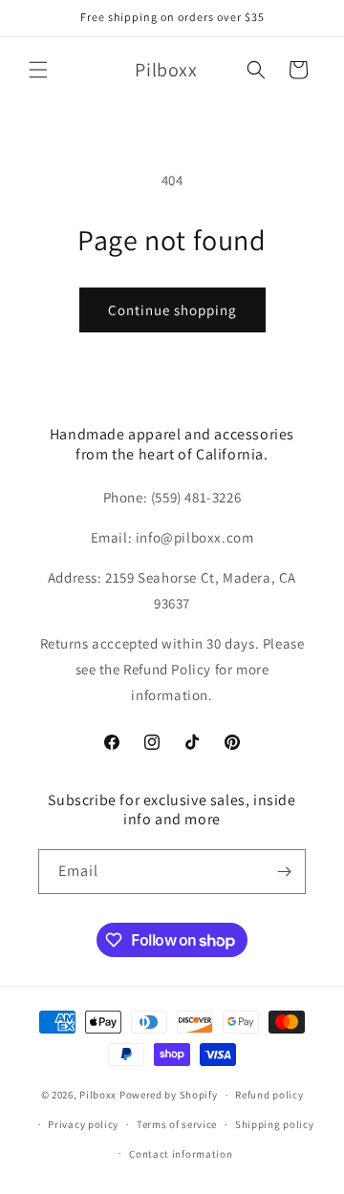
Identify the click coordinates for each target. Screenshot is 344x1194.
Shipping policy (274, 1124)
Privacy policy (83, 1124)
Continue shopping (172, 310)
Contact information (180, 1154)
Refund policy (269, 1094)
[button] (38, 70)
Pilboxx (98, 1094)
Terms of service (177, 1124)
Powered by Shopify (168, 1094)
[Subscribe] (284, 871)
